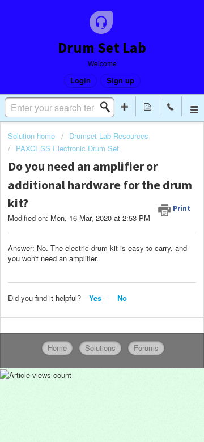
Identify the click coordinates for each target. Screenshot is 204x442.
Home (57, 347)
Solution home (32, 135)
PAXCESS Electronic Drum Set (67, 148)
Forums (146, 347)
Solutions (100, 347)
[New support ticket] (124, 106)
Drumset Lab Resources (108, 135)
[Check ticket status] (147, 106)
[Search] (108, 107)
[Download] (81, 210)
